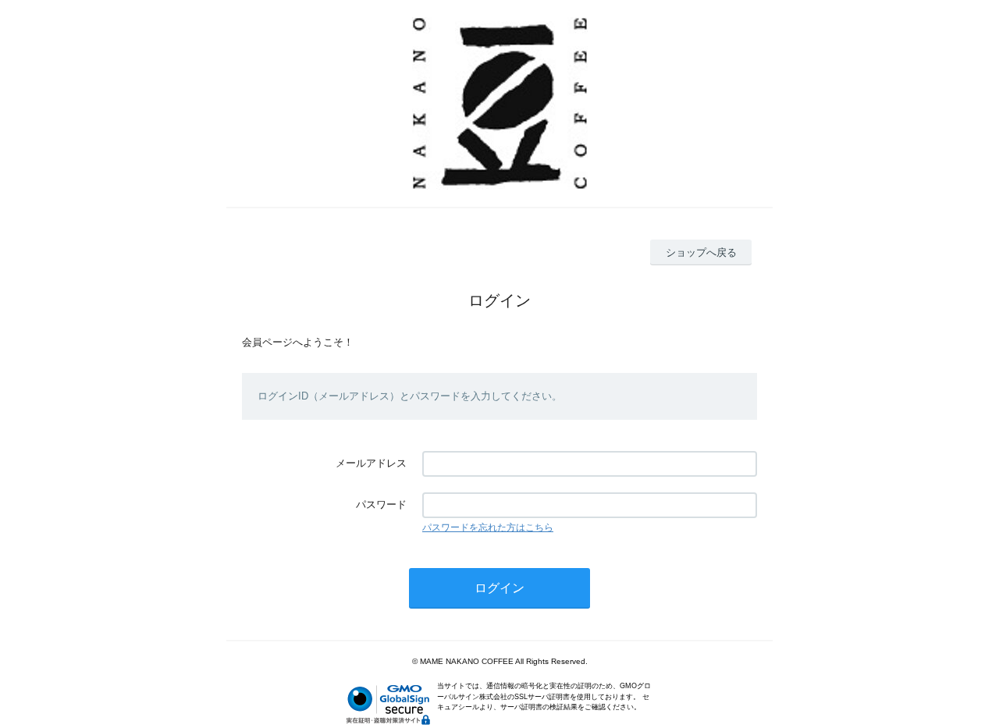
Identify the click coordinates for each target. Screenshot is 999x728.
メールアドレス (371, 463)
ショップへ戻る (701, 252)
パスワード (381, 504)
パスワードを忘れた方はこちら (487, 527)
